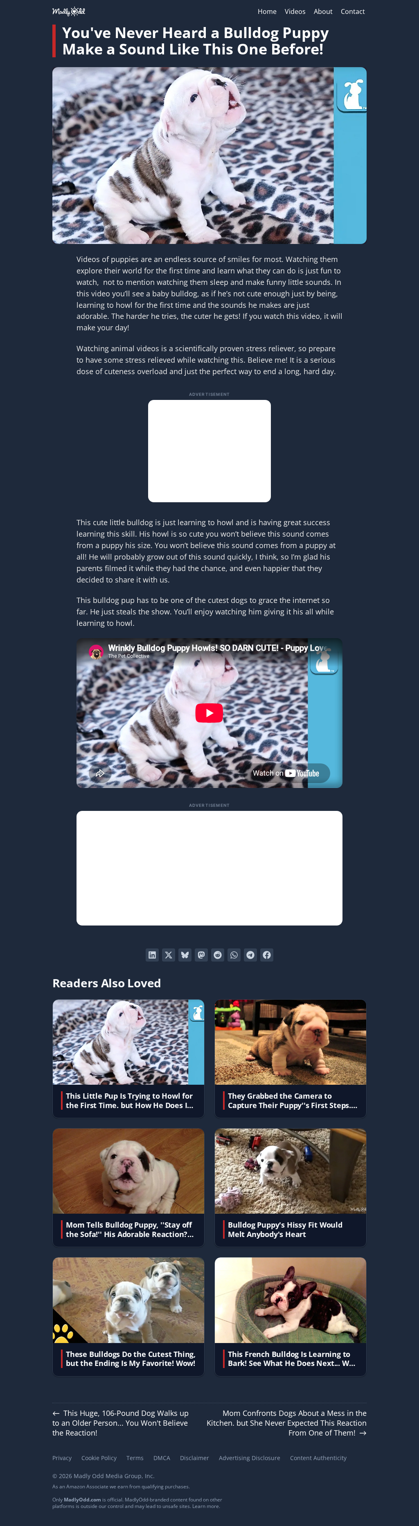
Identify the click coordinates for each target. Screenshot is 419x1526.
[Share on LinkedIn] (152, 955)
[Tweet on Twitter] (168, 955)
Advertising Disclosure (249, 1458)
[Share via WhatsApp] (234, 955)
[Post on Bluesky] (184, 955)
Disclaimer (194, 1458)
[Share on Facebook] (266, 955)
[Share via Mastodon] (201, 955)
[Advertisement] (209, 451)
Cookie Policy (99, 1458)
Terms (135, 1458)
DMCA (161, 1458)
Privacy (62, 1458)
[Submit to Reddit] (217, 955)
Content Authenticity (318, 1458)
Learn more (205, 1506)
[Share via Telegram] (250, 955)
